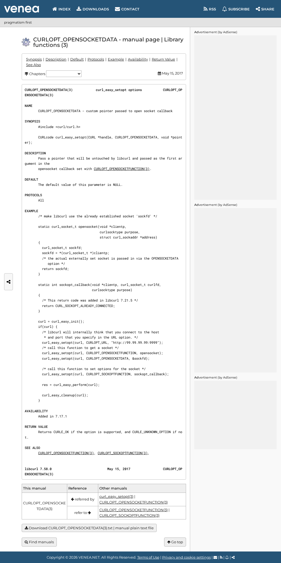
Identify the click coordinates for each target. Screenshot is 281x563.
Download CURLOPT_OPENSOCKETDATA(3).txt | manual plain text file (91, 528)
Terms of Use (148, 557)
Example (116, 59)
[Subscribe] (227, 557)
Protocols (96, 59)
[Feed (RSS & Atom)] (221, 557)
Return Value (163, 59)
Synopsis (34, 59)
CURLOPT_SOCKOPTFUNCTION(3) (123, 453)
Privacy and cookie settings (186, 557)
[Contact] (215, 557)
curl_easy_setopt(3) (116, 496)
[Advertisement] (235, 117)
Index (64, 9)
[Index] (21, 9)
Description (56, 59)
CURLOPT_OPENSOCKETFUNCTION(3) (122, 168)
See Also (33, 64)
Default (77, 59)
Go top (176, 542)
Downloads (96, 9)
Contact (130, 9)
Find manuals (41, 542)
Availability (138, 59)
